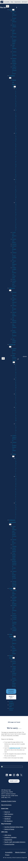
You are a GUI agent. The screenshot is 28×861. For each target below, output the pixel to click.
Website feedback (20, 852)
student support (11, 691)
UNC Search (24, 2)
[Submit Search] (18, 359)
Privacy (7, 855)
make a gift (11, 697)
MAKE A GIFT (14, 781)
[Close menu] (7, 6)
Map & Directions (6, 805)
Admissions (7, 816)
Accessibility (7, 2)
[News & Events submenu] (14, 658)
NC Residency (8, 821)
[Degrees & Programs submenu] (15, 86)
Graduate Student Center (8, 801)
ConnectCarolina (9, 844)
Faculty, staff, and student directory (14, 842)
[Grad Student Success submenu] (14, 362)
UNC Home (7, 835)
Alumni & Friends (9, 829)
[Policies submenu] (13, 456)
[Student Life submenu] (10, 347)
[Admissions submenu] (10, 290)
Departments (17, 2)
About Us (7, 812)
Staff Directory (8, 814)
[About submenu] (13, 10)
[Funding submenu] (14, 588)
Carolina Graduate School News (13, 827)
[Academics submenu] (10, 78)
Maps (12, 2)
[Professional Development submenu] (10, 524)
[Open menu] (3, 358)
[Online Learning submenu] (15, 636)
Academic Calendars (10, 837)
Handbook (7, 818)
